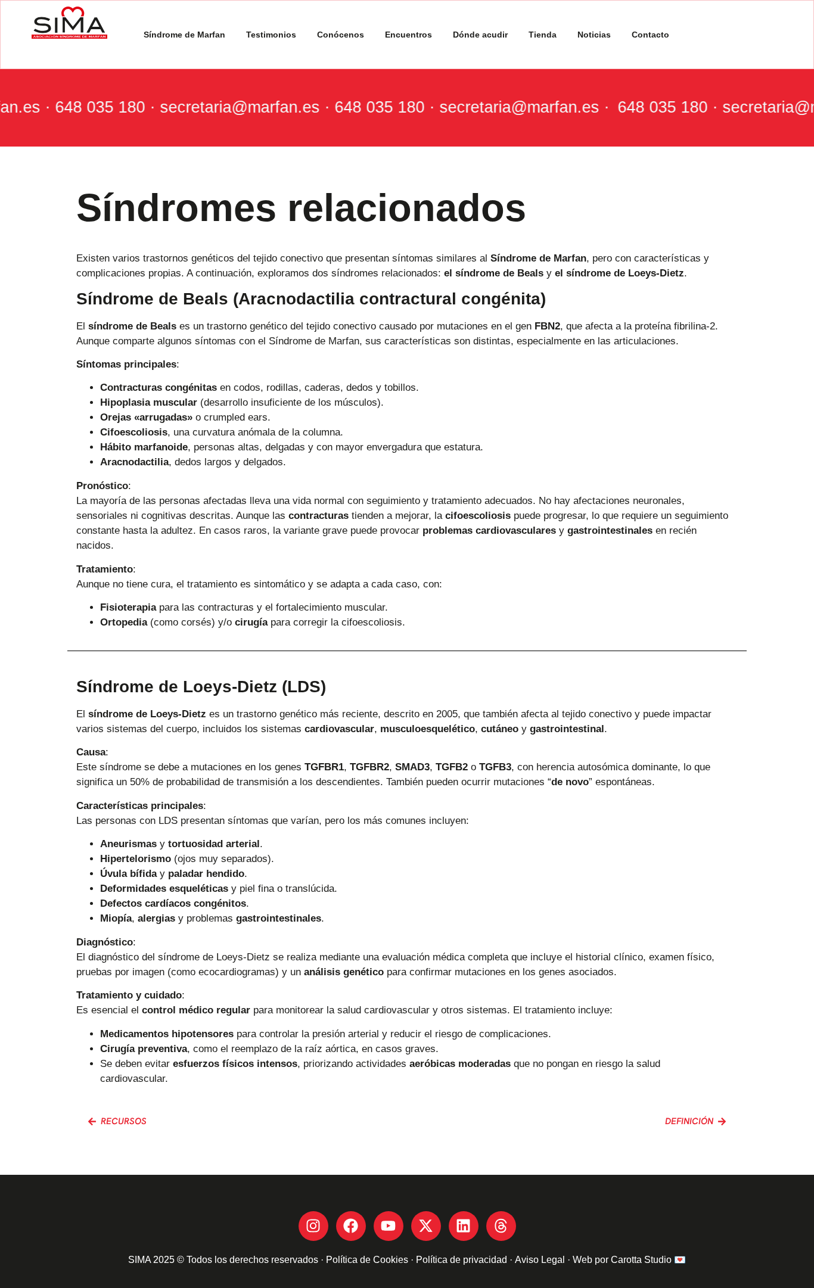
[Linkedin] (464, 1226)
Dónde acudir (480, 34)
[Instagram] (313, 1226)
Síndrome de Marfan (184, 34)
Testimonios (271, 34)
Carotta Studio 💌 (648, 1260)
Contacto (650, 34)
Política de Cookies (367, 1260)
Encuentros (408, 34)
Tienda (543, 34)
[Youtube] (388, 1226)
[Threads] (501, 1226)
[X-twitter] (426, 1226)
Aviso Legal (540, 1260)
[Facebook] (351, 1226)
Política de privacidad (462, 1260)
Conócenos (340, 34)
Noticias (594, 34)
